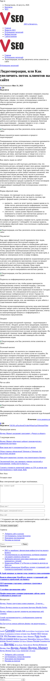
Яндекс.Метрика (6, 651)
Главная (8, 28)
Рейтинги (30, 641)
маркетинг (25, 651)
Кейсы (16, 639)
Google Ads (20, 631)
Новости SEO (10, 30)
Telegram (45, 634)
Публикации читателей (14, 32)
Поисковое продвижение (15, 538)
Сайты (1, 644)
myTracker (24, 634)
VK (1, 636)
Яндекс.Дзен (5, 648)
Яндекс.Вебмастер (40, 645)
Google (10, 630)
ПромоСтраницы (12, 641)
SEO (6, 9)
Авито (25, 636)
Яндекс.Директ (19, 647)
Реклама (36, 641)
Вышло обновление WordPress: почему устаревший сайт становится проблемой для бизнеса (27, 568)
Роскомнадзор (45, 641)
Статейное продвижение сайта (13, 589)
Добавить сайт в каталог (14, 534)
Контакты (8, 7)
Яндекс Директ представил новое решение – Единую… (22, 603)
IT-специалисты (9, 634)
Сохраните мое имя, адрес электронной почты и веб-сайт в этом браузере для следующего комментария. (24, 520)
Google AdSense (30, 631)
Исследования (6, 639)
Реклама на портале (12, 540)
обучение (32, 651)
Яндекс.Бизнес (19, 644)
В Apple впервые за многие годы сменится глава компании (25, 573)
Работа (24, 641)
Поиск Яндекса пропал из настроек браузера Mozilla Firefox (23, 607)
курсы (18, 651)
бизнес (14, 651)
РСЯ (21, 641)
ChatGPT (2, 631)
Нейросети (40, 639)
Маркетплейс (23, 639)
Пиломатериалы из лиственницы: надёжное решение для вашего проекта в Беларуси (26, 556)
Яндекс (9, 644)
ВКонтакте (31, 636)
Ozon (28, 634)
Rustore (34, 634)
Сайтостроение (11, 36)
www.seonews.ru (43, 419)
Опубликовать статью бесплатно (18, 536)
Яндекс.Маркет (38, 647)
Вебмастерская (10, 34)
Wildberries (19, 636)
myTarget (17, 634)
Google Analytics (39, 631)
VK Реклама (10, 636)
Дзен (36, 636)
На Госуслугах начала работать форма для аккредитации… (23, 624)
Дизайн (43, 636)
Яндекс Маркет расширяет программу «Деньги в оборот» (23, 433)
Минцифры (32, 639)
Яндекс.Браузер (27, 644)
